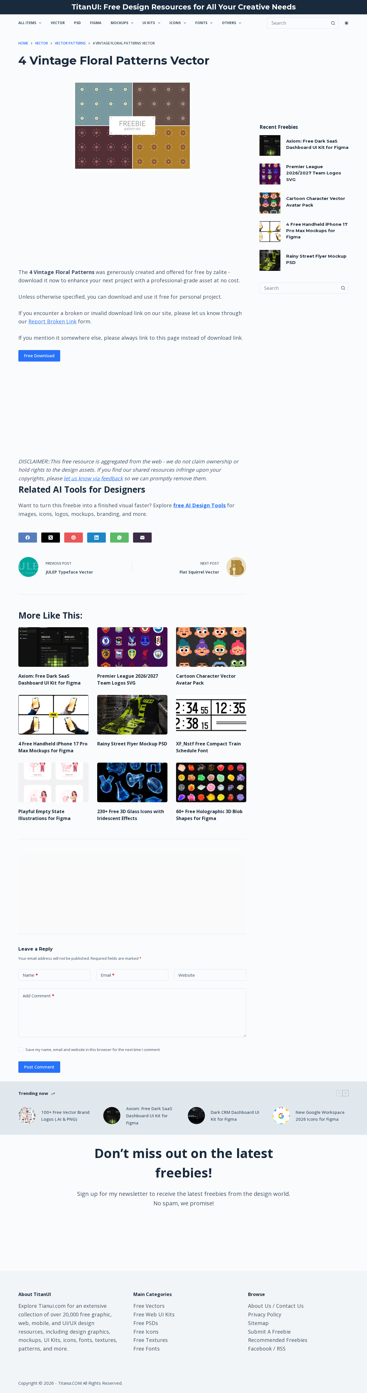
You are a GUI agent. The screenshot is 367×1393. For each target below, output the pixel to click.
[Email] (142, 538)
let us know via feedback (93, 478)
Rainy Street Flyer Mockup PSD (132, 744)
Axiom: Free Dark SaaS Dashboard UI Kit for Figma (149, 1116)
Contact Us (290, 1305)
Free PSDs (145, 1323)
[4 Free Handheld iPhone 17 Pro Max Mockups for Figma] (53, 715)
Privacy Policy (264, 1314)
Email (107, 975)
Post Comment (39, 1067)
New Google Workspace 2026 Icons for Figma (320, 1115)
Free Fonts (146, 1348)
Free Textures (150, 1339)
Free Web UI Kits (154, 1314)
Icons (175, 22)
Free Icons (146, 1331)
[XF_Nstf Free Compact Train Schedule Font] (211, 715)
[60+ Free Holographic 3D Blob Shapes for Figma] (211, 782)
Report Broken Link (52, 321)
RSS (281, 1348)
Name (30, 975)
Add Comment (38, 995)
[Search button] (332, 23)
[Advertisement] (132, 219)
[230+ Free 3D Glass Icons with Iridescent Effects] (132, 782)
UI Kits (148, 22)
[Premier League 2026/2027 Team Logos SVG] (132, 647)
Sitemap (258, 1323)
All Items (27, 22)
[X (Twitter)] (50, 538)
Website (186, 975)
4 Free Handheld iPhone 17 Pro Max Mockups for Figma (317, 231)
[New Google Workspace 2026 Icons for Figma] (281, 1115)
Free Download (39, 355)
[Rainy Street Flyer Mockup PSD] (132, 715)
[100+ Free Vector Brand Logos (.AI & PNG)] (27, 1115)
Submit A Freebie (269, 1331)
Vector (58, 22)
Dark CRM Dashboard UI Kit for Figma (235, 1115)
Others (229, 22)
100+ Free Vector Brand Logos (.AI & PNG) (65, 1115)
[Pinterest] (73, 538)
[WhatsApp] (119, 538)
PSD (77, 22)
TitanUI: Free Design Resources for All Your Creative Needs (183, 7)
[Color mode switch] (346, 23)
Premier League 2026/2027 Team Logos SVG (313, 173)
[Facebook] (27, 538)
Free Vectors (149, 1305)
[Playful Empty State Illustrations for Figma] (53, 782)
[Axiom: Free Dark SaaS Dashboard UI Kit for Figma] (53, 647)
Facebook (260, 1348)
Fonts (201, 22)
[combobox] (298, 288)
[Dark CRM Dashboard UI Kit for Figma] (196, 1115)
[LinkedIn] (96, 538)
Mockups (119, 22)
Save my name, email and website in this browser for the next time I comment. (93, 1049)
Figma (95, 22)
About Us (259, 1305)
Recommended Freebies (277, 1339)
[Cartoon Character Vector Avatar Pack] (211, 647)
